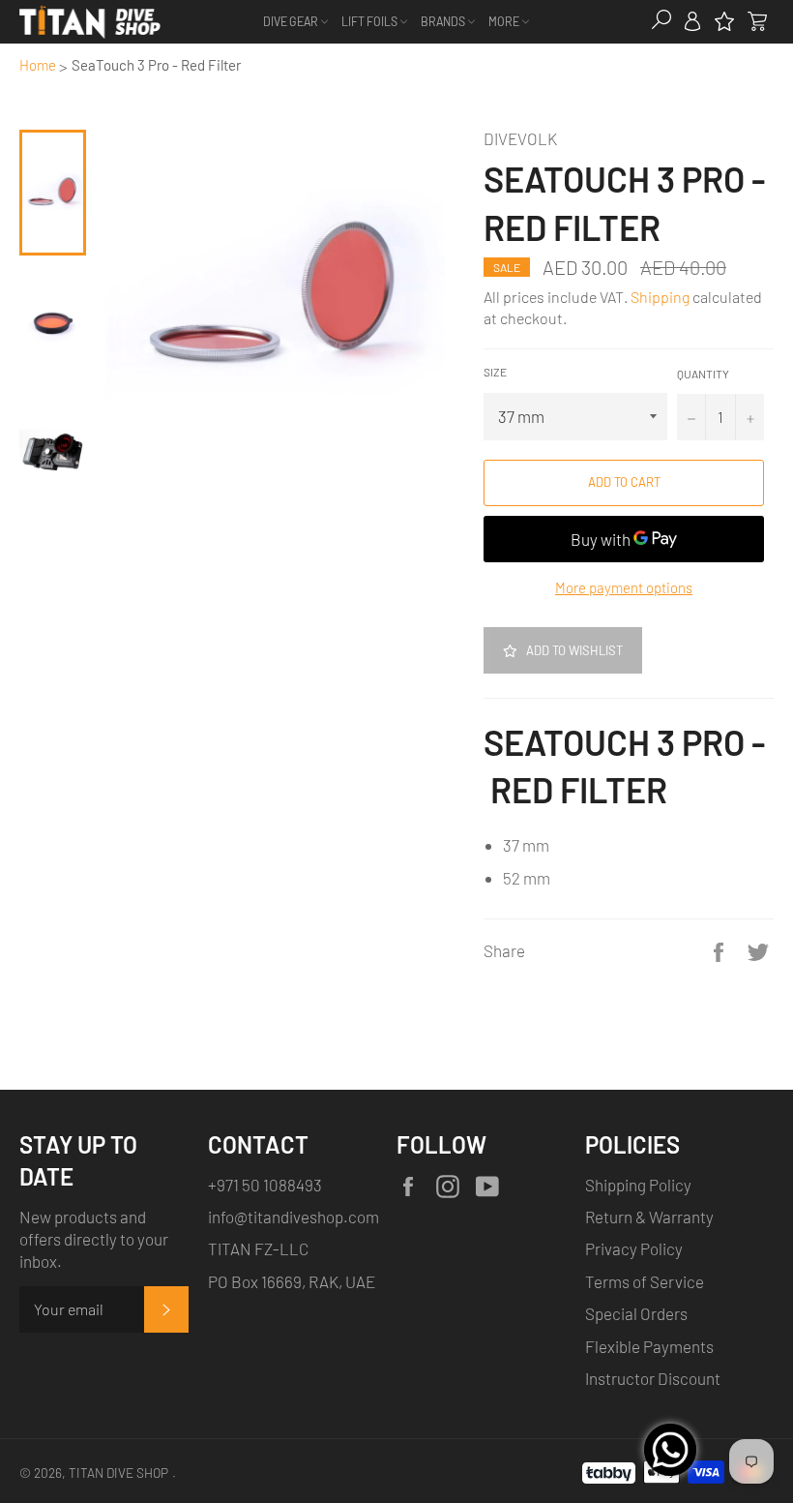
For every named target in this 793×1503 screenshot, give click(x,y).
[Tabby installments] (608, 1469)
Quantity (703, 373)
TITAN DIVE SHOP (118, 1472)
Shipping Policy (638, 1184)
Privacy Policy (634, 1248)
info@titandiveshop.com (293, 1216)
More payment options (623, 587)
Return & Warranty (649, 1216)
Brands (444, 21)
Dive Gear (291, 21)
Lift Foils (370, 21)
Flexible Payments (649, 1346)
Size (495, 371)
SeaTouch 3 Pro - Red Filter (156, 65)
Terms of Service (644, 1281)
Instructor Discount (652, 1378)
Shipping (660, 296)
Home (37, 65)
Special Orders (636, 1313)
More (504, 21)
